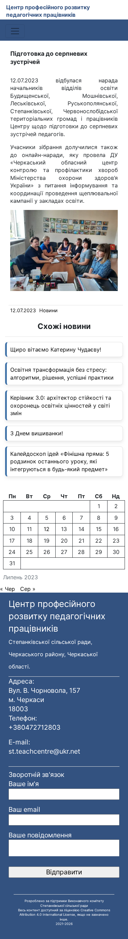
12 (46, 529)
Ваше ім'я (24, 784)
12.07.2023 (23, 310)
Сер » (27, 588)
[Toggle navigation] (15, 31)
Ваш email (24, 809)
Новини (48, 310)
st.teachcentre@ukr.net (44, 751)
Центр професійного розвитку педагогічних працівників (48, 11)
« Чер (7, 588)
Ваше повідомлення (40, 835)
